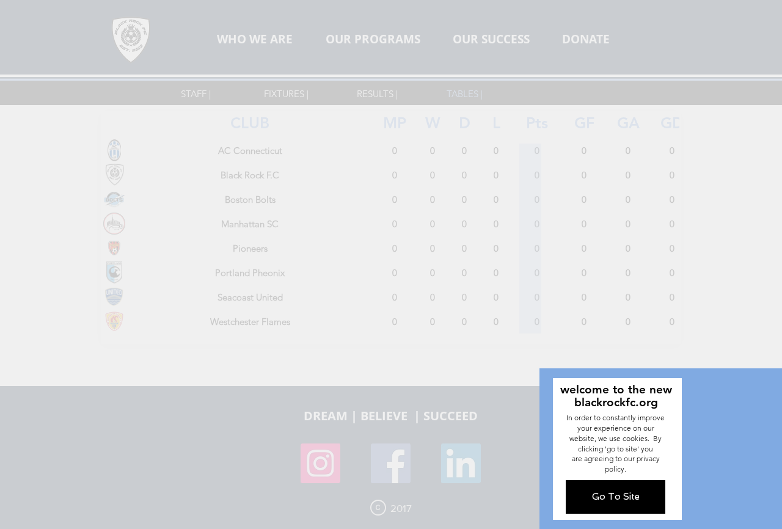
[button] (615, 497)
